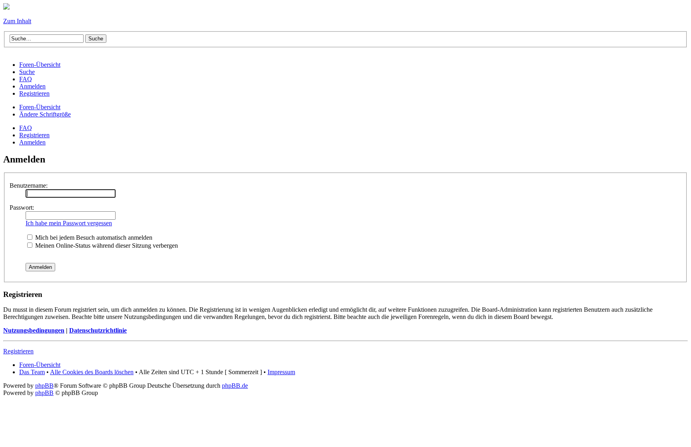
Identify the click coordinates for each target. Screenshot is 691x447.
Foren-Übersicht (39, 107)
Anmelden (32, 142)
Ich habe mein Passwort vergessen (69, 223)
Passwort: (22, 207)
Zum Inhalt (17, 21)
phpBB (44, 385)
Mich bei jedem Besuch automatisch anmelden (93, 237)
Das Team (32, 372)
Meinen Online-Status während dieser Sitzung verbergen (106, 245)
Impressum (281, 372)
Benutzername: (29, 185)
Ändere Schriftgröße (45, 114)
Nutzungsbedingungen (33, 330)
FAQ (25, 127)
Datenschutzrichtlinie (98, 330)
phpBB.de (235, 385)
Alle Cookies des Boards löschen (92, 372)
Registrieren (34, 135)
